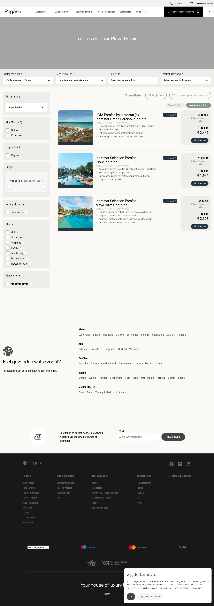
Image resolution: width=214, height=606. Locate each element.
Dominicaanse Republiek (103, 363)
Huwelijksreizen (144, 482)
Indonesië (83, 349)
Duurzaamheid (29, 517)
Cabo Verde (84, 334)
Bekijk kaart (158, 95)
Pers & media (29, 487)
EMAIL (121, 431)
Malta (135, 377)
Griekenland (116, 377)
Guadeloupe (125, 363)
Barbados (83, 363)
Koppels (140, 492)
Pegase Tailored (30, 497)
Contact (26, 512)
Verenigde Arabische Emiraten (111, 392)
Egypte (96, 334)
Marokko (120, 334)
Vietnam (133, 349)
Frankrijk (103, 377)
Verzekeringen (63, 492)
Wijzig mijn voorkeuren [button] (150, 596)
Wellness (141, 502)
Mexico (149, 363)
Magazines (27, 507)
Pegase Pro (28, 522)
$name (158, 363)
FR (207, 12)
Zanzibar (170, 334)
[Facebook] (172, 464)
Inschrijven (173, 436)
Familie (140, 487)
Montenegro (147, 377)
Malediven (96, 349)
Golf (138, 497)
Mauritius (108, 334)
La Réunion (132, 334)
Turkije (181, 377)
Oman (81, 392)
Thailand (122, 349)
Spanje (171, 377)
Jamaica (138, 363)
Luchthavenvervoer (65, 482)
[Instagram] (180, 464)
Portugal (160, 377)
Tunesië (182, 334)
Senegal (145, 334)
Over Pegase (28, 482)
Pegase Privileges (31, 492)
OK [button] (131, 596)
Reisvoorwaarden (64, 487)
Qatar (90, 392)
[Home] (12, 12)
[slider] (9, 187)
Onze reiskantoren (31, 502)
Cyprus (92, 377)
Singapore (110, 349)
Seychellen (158, 334)
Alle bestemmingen (100, 507)
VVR (59, 497)
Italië (127, 377)
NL (210, 12)
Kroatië (82, 377)
